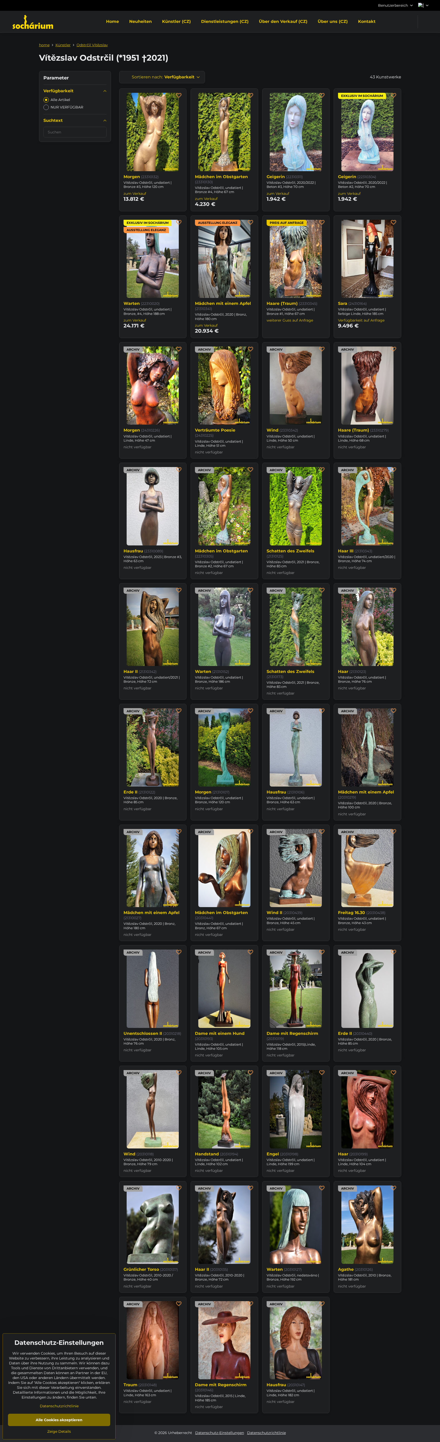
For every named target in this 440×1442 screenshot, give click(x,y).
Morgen (132, 176)
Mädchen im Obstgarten (221, 176)
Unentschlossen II (143, 1033)
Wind (272, 430)
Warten (132, 303)
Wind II (274, 912)
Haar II (131, 671)
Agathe (346, 1269)
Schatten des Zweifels (290, 551)
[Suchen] (425, 21)
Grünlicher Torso (141, 1269)
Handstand (207, 1154)
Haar (343, 671)
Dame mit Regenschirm (292, 1033)
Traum (130, 1384)
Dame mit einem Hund (220, 1033)
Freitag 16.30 (352, 912)
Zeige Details (59, 1431)
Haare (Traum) (282, 303)
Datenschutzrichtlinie (266, 1432)
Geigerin (276, 176)
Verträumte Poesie (215, 430)
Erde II (130, 792)
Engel (273, 1154)
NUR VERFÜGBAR (67, 107)
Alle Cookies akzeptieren (59, 1420)
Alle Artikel (60, 99)
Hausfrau (133, 551)
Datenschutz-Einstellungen (219, 1432)
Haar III (345, 551)
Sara (342, 303)
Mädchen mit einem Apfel (223, 303)
